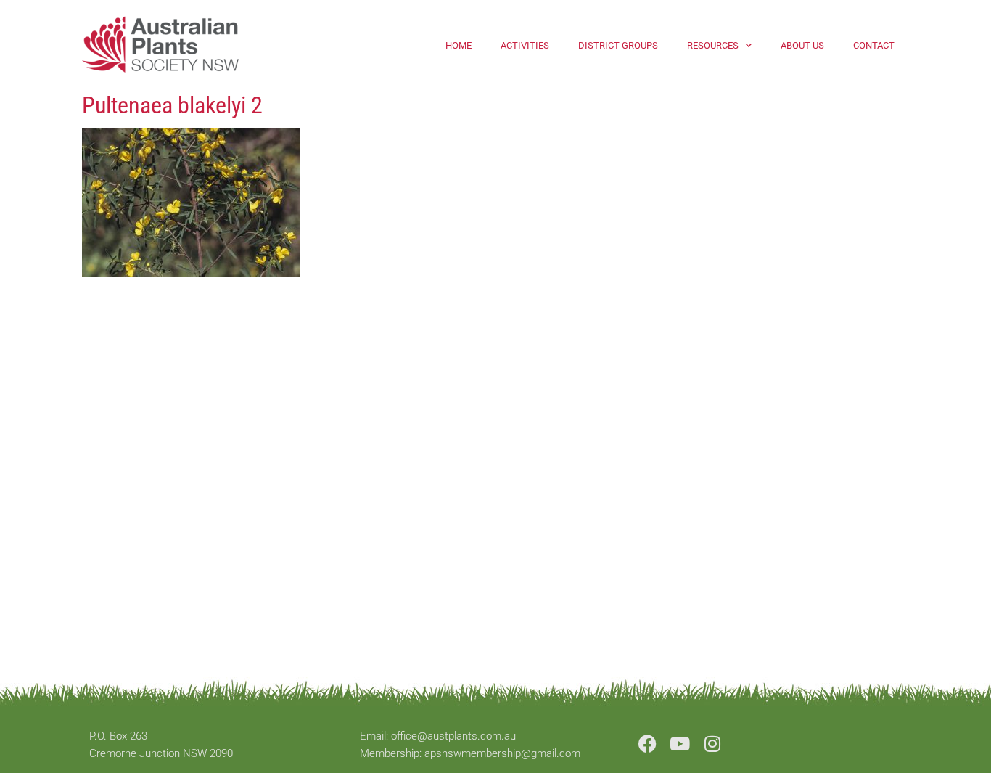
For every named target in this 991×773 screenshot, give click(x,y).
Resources (713, 45)
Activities (525, 45)
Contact (874, 45)
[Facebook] (647, 743)
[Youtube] (680, 743)
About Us (802, 45)
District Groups (618, 45)
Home (458, 45)
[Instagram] (712, 743)
